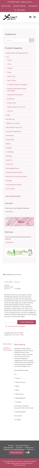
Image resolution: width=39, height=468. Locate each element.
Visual (9, 72)
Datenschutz (29, 447)
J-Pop (9, 64)
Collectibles (10, 152)
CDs (13, 335)
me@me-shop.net (26, 2)
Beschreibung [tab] (7, 344)
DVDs (17, 335)
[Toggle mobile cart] (30, 17)
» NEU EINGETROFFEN (13, 196)
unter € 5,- (9, 160)
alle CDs (10, 111)
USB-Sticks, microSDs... (13, 123)
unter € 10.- (9, 164)
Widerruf (30, 449)
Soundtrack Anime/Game (15, 94)
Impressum (19, 447)
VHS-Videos (10, 135)
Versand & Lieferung (22, 445)
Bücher (8, 144)
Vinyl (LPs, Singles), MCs (13, 131)
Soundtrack (10, 99)
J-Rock (22, 335)
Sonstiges (9, 180)
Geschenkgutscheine (12, 168)
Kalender (9, 148)
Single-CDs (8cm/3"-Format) (16, 107)
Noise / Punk (11, 76)
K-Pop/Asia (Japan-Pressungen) (17, 84)
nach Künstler (10, 189)
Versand (8, 288)
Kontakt (10, 445)
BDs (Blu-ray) (10, 119)
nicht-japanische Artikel (13, 184)
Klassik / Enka (11, 103)
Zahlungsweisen (9, 447)
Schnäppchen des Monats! (14, 172)
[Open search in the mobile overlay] (19, 40)
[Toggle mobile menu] (34, 17)
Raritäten (9, 156)
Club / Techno (11, 80)
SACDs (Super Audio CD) (14, 127)
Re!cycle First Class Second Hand (16, 176)
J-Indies (9, 68)
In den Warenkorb (26, 322)
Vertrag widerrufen (16, 452)
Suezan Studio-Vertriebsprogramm (17, 53)
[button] (15, 326)
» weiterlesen (9, 211)
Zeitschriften (10, 139)
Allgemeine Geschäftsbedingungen (14, 449)
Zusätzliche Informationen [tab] (7, 349)
